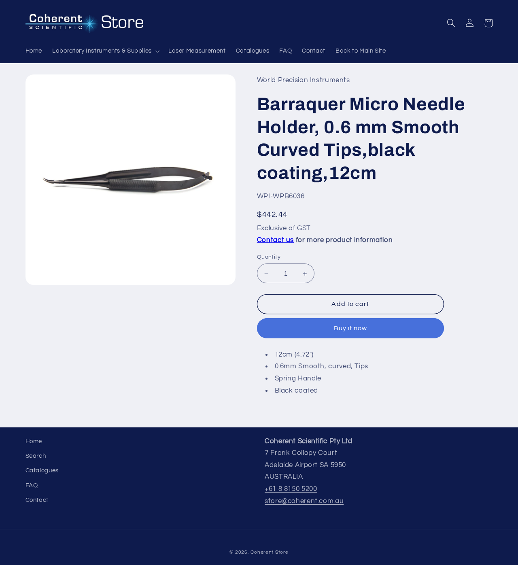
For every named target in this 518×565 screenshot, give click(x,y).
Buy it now (350, 328)
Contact (37, 500)
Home (33, 441)
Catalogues (42, 470)
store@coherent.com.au (304, 501)
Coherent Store (269, 552)
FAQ (31, 485)
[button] (105, 51)
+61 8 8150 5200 (291, 489)
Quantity (268, 257)
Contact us (275, 240)
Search (35, 456)
